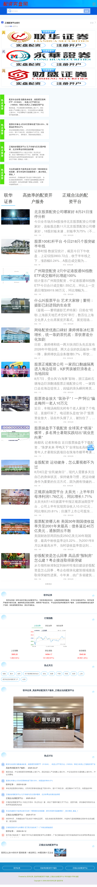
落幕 (51, 673)
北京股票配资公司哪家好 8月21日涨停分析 (63, 214)
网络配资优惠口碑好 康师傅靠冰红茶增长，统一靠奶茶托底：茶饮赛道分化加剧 (64, 334)
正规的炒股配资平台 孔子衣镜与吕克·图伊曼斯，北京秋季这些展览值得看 (27, 148)
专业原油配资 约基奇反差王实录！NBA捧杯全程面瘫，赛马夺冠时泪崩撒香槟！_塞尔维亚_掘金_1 (28, 172)
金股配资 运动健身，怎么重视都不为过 (64, 464)
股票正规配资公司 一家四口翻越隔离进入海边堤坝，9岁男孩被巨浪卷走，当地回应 (64, 368)
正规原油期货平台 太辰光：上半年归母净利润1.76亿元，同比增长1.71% (64, 494)
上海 (81, 673)
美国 (73, 673)
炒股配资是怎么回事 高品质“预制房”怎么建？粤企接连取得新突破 (63, 558)
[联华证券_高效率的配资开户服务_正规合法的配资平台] (16, 4)
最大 (11, 673)
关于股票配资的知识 (32, 673)
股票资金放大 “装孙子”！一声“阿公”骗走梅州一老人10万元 (64, 401)
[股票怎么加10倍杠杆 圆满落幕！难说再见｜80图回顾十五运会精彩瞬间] (60, 853)
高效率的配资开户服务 (48, 868)
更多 (92, 22)
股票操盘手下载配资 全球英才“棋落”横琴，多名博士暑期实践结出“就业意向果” (64, 432)
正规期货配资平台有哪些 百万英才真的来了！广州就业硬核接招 (29, 827)
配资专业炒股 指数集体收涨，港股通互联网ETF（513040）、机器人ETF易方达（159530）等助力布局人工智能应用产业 (27, 102)
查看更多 (48, 584)
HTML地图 (75, 876)
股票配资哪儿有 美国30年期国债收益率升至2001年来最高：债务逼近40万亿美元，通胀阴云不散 (64, 526)
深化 (44, 673)
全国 (23, 679)
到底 (66, 673)
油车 (18, 673)
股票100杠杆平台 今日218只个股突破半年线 (64, 243)
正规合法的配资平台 (80, 868)
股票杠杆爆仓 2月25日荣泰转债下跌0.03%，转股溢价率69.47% (28, 125)
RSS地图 (68, 876)
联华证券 (17, 868)
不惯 (59, 673)
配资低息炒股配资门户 (10, 679)
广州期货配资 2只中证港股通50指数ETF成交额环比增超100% (63, 273)
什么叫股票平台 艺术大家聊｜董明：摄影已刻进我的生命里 (64, 303)
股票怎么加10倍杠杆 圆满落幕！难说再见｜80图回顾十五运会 (27, 852)
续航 (4, 673)
